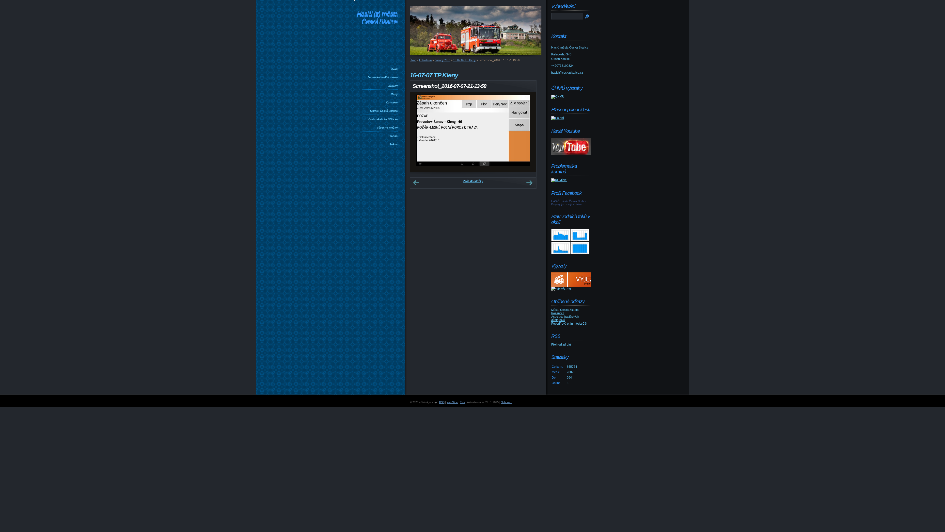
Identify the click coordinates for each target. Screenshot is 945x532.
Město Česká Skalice (565, 310)
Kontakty (392, 102)
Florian (393, 135)
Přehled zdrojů (561, 344)
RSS (441, 402)
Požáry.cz (557, 313)
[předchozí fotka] (418, 132)
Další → (529, 182)
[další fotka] (528, 132)
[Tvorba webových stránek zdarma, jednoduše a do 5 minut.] (436, 402)
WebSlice (452, 402)
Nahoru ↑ (506, 402)
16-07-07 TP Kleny (464, 60)
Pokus (394, 144)
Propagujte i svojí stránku (566, 204)
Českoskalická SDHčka (383, 119)
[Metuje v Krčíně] (560, 253)
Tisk (462, 402)
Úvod (394, 68)
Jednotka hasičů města (383, 77)
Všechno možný (387, 127)
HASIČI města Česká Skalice (568, 201)
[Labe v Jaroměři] (579, 253)
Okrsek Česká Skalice (384, 110)
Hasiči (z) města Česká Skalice (377, 18)
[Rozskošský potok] (579, 240)
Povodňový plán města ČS (569, 323)
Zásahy (393, 85)
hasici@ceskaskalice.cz (567, 72)
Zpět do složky (473, 181)
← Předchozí (416, 182)
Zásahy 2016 (442, 60)
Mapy (394, 94)
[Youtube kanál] (571, 154)
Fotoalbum (425, 60)
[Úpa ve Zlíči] (560, 240)
